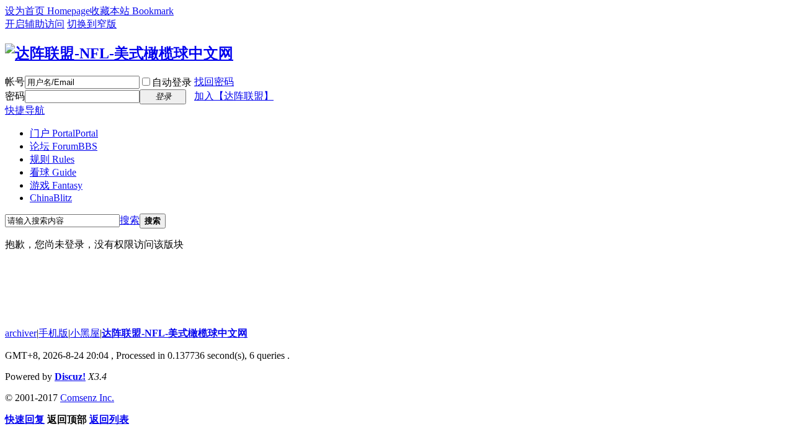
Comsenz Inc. (87, 397)
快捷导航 (25, 110)
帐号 (15, 81)
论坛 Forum (63, 146)
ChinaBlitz (51, 197)
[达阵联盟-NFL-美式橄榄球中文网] (119, 53)
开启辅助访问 (35, 24)
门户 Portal (64, 133)
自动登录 (172, 82)
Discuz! (70, 376)
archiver (21, 333)
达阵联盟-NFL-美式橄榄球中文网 (175, 333)
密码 (15, 96)
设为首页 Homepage (47, 11)
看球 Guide (53, 172)
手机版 (53, 333)
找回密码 (214, 81)
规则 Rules (52, 159)
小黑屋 (85, 333)
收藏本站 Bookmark (132, 11)
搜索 (130, 220)
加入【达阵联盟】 (234, 96)
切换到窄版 (92, 24)
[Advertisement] (231, 289)
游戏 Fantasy (56, 185)
